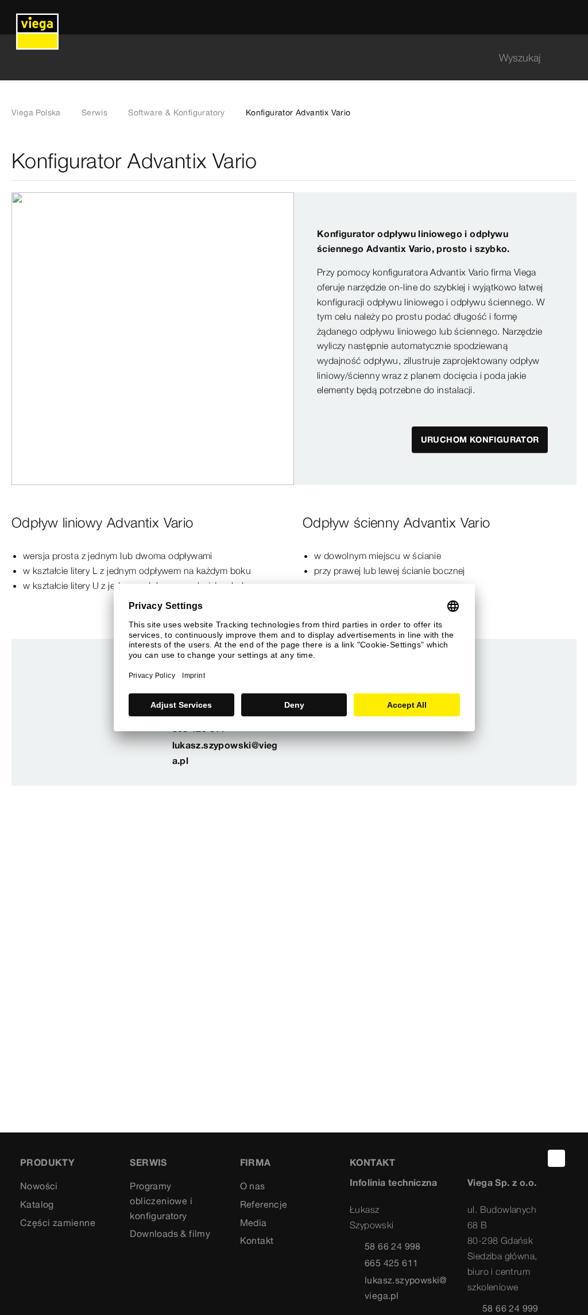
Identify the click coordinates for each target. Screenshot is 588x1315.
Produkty (47, 1162)
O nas (252, 1186)
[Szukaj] (570, 57)
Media (253, 1222)
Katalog (37, 1204)
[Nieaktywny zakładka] (570, 161)
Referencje (264, 1204)
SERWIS (148, 1162)
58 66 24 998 (393, 1246)
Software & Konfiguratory (176, 112)
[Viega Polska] (37, 17)
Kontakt (257, 1240)
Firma (255, 1162)
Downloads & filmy (170, 1233)
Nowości (39, 1186)
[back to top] (556, 1158)
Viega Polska (36, 112)
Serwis (94, 112)
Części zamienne (57, 1222)
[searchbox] (284, 57)
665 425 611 (391, 1263)
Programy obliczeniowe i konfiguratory (161, 1200)
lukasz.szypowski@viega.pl (225, 752)
